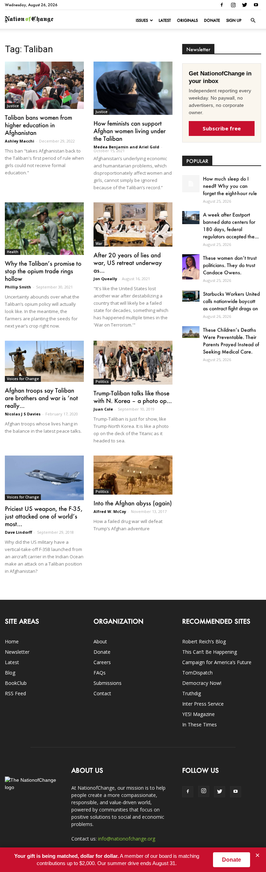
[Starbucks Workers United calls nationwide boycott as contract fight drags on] (191, 296)
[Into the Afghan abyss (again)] (133, 475)
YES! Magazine (198, 714)
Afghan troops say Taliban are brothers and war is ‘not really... (41, 397)
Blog (10, 672)
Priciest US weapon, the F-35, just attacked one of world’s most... (43, 516)
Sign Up (233, 20)
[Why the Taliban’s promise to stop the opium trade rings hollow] (44, 228)
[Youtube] (256, 5)
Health (12, 251)
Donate (212, 20)
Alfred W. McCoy (110, 511)
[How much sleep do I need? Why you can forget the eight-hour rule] (191, 183)
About (100, 641)
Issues (142, 20)
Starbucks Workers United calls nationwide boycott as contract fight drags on (231, 301)
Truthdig (191, 693)
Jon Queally (105, 278)
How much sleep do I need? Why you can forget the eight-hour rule (230, 185)
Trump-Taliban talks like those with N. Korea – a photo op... (133, 396)
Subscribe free (222, 128)
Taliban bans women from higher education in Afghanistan (38, 124)
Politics (102, 381)
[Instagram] (233, 5)
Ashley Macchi (19, 141)
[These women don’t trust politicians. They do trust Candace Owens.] (191, 266)
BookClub (16, 683)
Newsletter (17, 652)
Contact (102, 693)
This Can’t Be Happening (209, 652)
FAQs (100, 672)
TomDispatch (197, 672)
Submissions (108, 683)
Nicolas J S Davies (23, 413)
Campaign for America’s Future (216, 662)
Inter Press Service (203, 703)
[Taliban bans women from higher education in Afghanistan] (44, 85)
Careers (102, 662)
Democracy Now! (201, 683)
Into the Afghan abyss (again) (133, 503)
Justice (13, 105)
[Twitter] (244, 5)
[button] (253, 20)
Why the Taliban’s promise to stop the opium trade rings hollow (43, 270)
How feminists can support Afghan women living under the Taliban (130, 130)
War (99, 243)
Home (12, 641)
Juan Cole (103, 409)
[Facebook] (221, 5)
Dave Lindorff (18, 532)
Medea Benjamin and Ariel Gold (126, 146)
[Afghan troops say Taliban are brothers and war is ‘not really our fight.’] (44, 361)
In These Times (199, 724)
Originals (187, 20)
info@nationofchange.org (126, 838)
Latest (165, 20)
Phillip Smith (18, 287)
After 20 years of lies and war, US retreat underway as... (128, 262)
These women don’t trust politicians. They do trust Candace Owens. (230, 265)
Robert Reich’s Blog (204, 641)
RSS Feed (15, 693)
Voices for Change (23, 378)
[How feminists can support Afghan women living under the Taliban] (133, 88)
